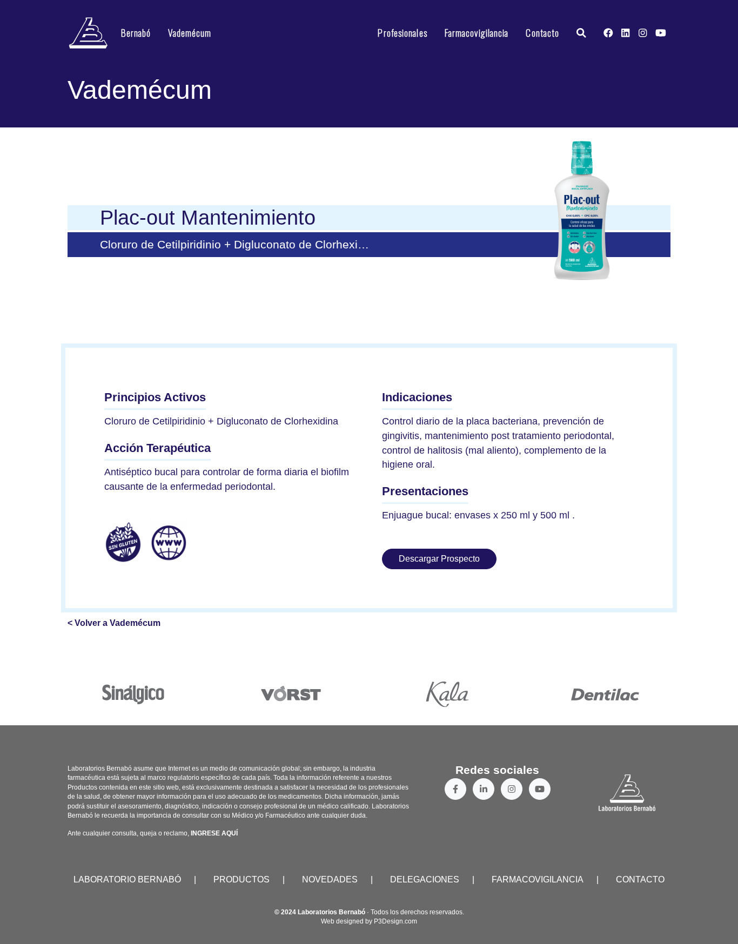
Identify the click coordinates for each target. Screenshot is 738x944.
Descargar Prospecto (439, 558)
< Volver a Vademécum (114, 623)
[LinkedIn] (483, 789)
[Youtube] (540, 789)
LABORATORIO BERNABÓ (127, 879)
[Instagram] (511, 789)
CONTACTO (640, 879)
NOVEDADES (330, 879)
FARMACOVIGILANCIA (537, 879)
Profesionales (402, 32)
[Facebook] (455, 789)
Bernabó (136, 32)
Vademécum (189, 32)
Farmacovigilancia (477, 32)
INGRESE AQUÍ (214, 833)
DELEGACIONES (424, 879)
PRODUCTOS (241, 879)
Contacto (542, 32)
